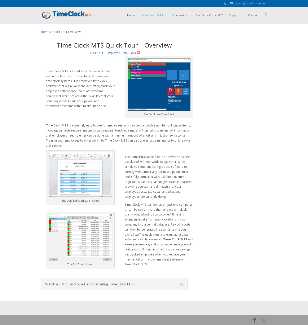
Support (234, 15)
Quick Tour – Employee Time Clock (112, 53)
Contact (253, 15)
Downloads (179, 15)
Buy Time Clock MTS (209, 15)
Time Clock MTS (152, 15)
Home (131, 15)
